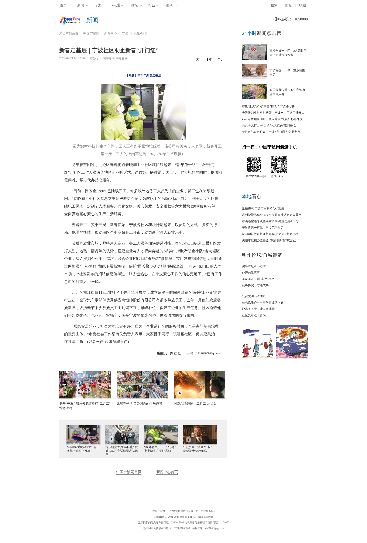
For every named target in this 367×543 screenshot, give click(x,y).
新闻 (80, 5)
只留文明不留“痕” (253, 296)
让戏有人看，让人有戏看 (258, 309)
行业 (151, 5)
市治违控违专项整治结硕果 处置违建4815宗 (270, 221)
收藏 (302, 5)
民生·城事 (140, 33)
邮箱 (288, 5)
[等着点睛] (292, 357)
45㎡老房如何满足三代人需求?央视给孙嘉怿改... (273, 119)
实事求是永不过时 (254, 266)
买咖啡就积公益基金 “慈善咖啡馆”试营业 (269, 240)
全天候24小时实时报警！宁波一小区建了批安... (273, 112)
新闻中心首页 (167, 472)
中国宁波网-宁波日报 (114, 58)
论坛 (134, 5)
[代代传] (258, 357)
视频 (169, 5)
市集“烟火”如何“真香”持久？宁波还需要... (269, 106)
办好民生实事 (251, 272)
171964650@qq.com (208, 353)
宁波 (98, 5)
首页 (63, 5)
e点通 (116, 5)
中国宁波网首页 (128, 472)
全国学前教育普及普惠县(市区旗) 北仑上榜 (270, 234)
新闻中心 (110, 33)
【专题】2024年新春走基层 (143, 75)
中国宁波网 (91, 33)
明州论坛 (251, 255)
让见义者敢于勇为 (254, 315)
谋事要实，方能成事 (255, 285)
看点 (251, 196)
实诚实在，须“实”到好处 (258, 279)
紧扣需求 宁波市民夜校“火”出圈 (263, 208)
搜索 (274, 5)
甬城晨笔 (272, 255)
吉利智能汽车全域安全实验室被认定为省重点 (271, 214)
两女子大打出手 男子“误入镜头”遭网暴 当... (270, 125)
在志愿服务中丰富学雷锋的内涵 (263, 302)
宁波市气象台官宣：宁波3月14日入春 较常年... (272, 131)
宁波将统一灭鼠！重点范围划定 (263, 227)
